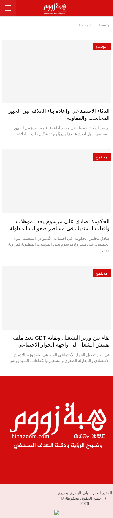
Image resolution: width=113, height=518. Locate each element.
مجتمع (102, 46)
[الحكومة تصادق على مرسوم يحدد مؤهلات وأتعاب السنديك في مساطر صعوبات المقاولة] (56, 181)
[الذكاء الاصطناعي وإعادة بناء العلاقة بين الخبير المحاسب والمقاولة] (56, 71)
